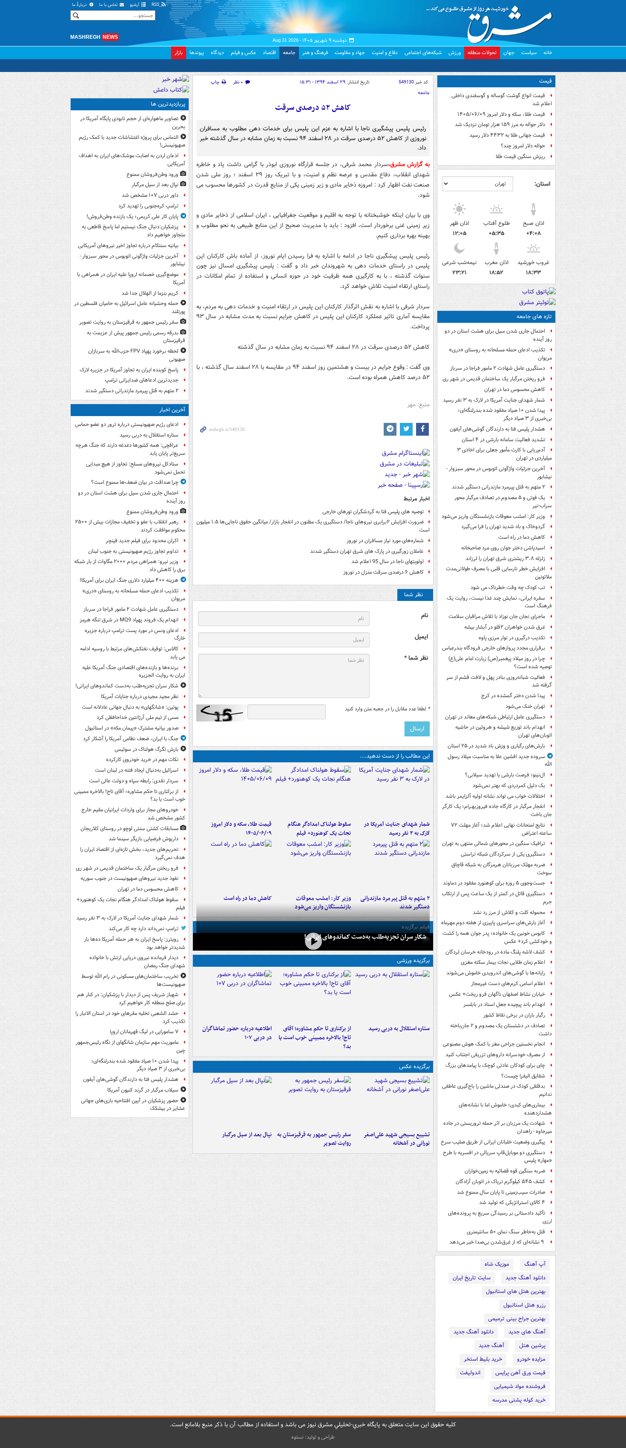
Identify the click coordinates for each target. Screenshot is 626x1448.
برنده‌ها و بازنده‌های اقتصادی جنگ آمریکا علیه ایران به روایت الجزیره (133, 672)
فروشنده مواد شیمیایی (520, 1386)
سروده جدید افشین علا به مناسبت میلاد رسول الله (500, 761)
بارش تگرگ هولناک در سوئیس (146, 749)
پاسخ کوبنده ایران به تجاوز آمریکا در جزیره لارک (129, 370)
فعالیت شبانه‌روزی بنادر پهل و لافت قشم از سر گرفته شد (499, 681)
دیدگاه (217, 53)
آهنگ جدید (491, 1345)
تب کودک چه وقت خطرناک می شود (508, 587)
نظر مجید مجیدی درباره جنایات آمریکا (139, 696)
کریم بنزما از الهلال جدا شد (149, 293)
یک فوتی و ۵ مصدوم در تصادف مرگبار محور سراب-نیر (503, 502)
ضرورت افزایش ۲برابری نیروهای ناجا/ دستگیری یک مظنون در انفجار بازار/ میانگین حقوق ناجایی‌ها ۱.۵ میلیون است (313, 526)
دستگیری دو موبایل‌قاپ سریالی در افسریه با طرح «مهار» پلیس (497, 1157)
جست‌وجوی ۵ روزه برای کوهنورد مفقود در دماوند (494, 883)
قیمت (545, 81)
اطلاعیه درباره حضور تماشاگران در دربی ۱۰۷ (237, 1033)
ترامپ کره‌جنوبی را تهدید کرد (148, 206)
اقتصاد (269, 53)
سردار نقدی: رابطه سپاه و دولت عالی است (133, 781)
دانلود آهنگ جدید (525, 1277)
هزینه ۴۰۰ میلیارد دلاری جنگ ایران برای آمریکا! (129, 580)
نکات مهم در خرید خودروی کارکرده (142, 760)
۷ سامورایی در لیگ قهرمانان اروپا (144, 1032)
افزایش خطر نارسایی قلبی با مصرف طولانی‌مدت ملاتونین (499, 573)
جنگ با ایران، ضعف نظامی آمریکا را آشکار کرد (130, 739)
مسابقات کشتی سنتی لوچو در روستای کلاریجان (129, 829)
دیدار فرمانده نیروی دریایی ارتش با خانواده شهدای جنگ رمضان (137, 962)
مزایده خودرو (531, 1359)
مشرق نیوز (492, 21)
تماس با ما (109, 5)
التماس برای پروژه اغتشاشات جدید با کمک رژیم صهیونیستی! (132, 141)
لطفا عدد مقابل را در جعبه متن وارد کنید (387, 709)
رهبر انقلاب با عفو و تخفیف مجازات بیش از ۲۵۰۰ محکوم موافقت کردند (130, 526)
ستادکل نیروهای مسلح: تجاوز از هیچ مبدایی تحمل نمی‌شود (135, 468)
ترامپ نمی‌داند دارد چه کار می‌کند (143, 929)
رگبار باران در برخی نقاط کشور (514, 1015)
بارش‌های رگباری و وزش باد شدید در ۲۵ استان (496, 746)
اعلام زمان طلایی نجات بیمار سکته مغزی (503, 962)
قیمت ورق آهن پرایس (520, 1372)
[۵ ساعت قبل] (234, 995)
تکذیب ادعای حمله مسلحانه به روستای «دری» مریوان (500, 354)
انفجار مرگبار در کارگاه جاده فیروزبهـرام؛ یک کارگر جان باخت (497, 810)
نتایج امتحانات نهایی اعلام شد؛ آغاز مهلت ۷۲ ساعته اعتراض (501, 829)
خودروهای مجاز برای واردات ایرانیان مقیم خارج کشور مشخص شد (133, 814)
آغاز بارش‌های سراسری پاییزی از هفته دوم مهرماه (493, 923)
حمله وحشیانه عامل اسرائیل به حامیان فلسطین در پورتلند (129, 307)
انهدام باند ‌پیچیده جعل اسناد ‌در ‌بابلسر (504, 1004)
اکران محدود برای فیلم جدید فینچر (142, 541)
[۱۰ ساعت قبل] (312, 865)
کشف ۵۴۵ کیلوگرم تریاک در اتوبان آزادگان (500, 1182)
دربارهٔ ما (80, 5)
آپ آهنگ (535, 1264)
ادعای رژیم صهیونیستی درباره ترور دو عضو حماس (126, 424)
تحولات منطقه (482, 53)
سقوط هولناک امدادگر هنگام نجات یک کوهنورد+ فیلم (318, 828)
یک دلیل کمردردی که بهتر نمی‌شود (509, 785)
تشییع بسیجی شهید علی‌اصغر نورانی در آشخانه (396, 1139)
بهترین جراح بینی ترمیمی (517, 1318)
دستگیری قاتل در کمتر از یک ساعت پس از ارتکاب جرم (497, 898)
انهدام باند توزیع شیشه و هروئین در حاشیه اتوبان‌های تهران (503, 731)
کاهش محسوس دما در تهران (514, 389)
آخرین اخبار (172, 409)
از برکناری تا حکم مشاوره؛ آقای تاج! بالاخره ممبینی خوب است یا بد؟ (314, 1038)
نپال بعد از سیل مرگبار (247, 1135)
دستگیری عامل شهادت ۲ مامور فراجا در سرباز (497, 368)
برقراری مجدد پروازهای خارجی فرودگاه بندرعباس (493, 648)
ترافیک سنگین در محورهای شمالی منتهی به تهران (493, 843)
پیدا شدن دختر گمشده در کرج (513, 696)
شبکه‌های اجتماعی (423, 53)
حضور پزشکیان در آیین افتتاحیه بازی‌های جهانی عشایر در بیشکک (133, 1105)
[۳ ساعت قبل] (392, 791)
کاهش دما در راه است (521, 537)
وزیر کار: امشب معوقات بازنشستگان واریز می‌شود (493, 516)
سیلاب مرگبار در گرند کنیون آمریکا (142, 1090)
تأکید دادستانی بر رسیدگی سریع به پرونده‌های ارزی (500, 1217)
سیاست (529, 53)
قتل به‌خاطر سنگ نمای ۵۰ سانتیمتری (506, 1232)
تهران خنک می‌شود (525, 706)
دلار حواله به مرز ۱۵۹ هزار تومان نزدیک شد (500, 125)
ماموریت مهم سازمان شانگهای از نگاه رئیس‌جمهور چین (130, 1046)
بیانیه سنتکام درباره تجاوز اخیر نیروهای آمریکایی (128, 245)
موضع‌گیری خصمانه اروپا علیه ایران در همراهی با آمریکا (131, 278)
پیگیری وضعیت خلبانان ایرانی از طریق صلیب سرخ (493, 1142)
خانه (547, 53)
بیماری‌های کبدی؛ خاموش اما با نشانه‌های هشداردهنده (505, 1109)
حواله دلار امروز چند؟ (523, 146)
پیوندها (197, 53)
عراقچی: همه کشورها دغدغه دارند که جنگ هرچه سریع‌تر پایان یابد (130, 449)
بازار (179, 53)
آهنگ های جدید (527, 1331)
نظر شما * (416, 658)
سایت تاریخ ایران (472, 1277)
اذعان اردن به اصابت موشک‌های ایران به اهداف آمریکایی (132, 160)
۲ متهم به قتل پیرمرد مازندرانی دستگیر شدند (498, 487)
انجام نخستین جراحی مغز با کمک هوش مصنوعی (494, 1044)
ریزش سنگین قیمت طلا (520, 156)
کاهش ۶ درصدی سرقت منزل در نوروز (383, 572)
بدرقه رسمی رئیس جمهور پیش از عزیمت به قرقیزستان (136, 337)
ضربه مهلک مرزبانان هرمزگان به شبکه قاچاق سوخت (501, 869)
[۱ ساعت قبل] (313, 941)
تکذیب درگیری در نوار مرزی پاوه (512, 638)
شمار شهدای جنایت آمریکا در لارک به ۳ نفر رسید (494, 400)
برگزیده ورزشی (413, 960)
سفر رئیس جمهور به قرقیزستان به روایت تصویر (313, 1139)
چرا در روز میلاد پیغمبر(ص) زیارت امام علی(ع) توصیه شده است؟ (500, 663)
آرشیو (135, 5)
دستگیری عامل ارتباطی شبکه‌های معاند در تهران (495, 717)
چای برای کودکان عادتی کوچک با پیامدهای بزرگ (495, 1065)
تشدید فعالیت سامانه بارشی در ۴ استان (503, 440)
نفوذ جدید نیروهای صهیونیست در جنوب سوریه (129, 878)
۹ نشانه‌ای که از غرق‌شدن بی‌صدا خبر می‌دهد (497, 1242)
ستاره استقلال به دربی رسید (399, 1029)
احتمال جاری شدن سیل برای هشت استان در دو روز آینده (498, 335)
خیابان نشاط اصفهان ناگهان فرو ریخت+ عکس (497, 994)
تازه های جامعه (534, 316)
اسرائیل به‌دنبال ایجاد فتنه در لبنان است (136, 770)
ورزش (454, 53)
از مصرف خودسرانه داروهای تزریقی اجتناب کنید (495, 1055)
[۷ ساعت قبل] (234, 791)
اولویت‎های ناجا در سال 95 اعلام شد (387, 561)
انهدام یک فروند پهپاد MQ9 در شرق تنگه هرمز (129, 620)
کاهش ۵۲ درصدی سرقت (313, 108)
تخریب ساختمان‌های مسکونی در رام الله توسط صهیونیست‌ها (133, 980)
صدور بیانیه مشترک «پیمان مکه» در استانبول (131, 728)
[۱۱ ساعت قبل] (234, 865)
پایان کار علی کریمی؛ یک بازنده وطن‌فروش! (132, 217)
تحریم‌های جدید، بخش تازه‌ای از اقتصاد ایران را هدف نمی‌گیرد (132, 853)
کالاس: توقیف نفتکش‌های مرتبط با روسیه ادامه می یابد (132, 653)
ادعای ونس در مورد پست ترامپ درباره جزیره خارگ (135, 634)
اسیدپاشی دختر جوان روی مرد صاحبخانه (503, 548)
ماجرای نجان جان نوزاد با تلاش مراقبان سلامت (496, 616)
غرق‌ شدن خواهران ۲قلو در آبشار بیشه (504, 627)
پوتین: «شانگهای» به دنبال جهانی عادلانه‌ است (130, 707)
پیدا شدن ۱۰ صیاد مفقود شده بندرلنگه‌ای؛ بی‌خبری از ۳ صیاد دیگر (505, 414)
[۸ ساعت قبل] (392, 865)
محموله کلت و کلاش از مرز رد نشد (509, 912)
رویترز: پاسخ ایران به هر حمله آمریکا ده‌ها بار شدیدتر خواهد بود (134, 943)
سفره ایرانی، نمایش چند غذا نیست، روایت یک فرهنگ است (499, 602)
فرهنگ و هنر (315, 53)
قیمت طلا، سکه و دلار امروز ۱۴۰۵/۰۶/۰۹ (501, 114)
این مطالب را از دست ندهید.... (395, 756)
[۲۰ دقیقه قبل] (392, 995)
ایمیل (421, 636)
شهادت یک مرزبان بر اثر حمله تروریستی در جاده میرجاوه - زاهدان (497, 1127)
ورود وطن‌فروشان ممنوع (152, 174)
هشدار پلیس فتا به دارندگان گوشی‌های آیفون (497, 429)
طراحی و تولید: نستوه (313, 1437)
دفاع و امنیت (385, 53)
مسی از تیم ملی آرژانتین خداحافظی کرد (137, 717)
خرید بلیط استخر (483, 1359)
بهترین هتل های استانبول (516, 1291)
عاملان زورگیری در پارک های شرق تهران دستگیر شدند (367, 551)
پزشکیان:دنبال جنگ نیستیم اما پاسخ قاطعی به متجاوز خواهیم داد (133, 231)
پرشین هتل (532, 1345)
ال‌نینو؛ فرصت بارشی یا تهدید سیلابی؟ (505, 775)
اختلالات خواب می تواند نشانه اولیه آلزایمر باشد (495, 796)
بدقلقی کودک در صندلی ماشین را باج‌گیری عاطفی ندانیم (497, 1090)
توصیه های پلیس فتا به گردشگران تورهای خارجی (373, 512)
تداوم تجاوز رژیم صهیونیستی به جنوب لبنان (133, 551)
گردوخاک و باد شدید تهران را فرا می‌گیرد (503, 527)
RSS (156, 5)
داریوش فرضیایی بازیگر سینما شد (143, 839)
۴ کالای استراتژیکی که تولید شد (512, 1202)
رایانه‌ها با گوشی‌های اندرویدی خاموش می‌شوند (495, 973)
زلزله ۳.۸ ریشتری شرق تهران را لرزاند (505, 558)
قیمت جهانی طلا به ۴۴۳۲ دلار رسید (507, 135)
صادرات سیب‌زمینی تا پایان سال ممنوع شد (501, 1192)
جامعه (289, 53)
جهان (508, 53)
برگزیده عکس (414, 1066)
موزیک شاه (497, 1264)
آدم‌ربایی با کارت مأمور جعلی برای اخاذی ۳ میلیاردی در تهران (504, 454)
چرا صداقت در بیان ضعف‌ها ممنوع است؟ (134, 482)
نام (424, 615)
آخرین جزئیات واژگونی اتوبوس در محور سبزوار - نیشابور (499, 473)
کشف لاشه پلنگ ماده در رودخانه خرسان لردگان (495, 952)
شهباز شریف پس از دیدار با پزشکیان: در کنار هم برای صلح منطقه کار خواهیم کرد (131, 999)
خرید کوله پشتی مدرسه (519, 1400)
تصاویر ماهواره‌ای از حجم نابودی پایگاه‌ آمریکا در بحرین (132, 123)
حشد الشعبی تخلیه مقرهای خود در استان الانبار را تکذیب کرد (130, 1017)
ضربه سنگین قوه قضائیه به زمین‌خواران (505, 1171)
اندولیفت (470, 1372)
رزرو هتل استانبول (524, 1305)
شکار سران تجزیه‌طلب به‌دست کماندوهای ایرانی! (365, 936)
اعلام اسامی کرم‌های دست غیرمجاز (508, 984)
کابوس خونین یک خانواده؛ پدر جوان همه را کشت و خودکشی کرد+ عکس (497, 937)
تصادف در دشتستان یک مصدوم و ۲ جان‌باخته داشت (501, 1030)
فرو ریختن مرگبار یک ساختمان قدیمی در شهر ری (493, 379)
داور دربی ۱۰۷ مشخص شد (150, 195)
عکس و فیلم (243, 53)
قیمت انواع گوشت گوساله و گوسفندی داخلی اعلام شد (501, 100)
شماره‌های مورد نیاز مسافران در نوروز (385, 541)
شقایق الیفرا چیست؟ (523, 1076)
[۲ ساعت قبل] (312, 995)
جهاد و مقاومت (350, 53)
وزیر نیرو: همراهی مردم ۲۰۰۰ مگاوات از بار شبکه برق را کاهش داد (129, 565)
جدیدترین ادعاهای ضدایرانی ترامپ (141, 380)
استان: (542, 184)
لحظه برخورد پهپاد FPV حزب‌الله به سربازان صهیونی (136, 355)
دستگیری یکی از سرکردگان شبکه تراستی (503, 854)
